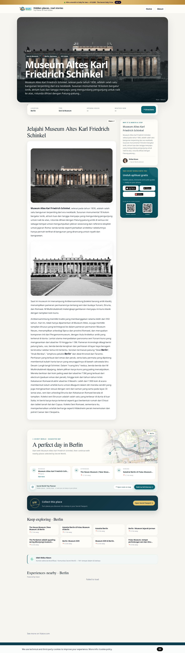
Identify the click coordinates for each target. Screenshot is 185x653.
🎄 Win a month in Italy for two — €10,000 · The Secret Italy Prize (92, 2)
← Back (28, 51)
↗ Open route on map (123, 487)
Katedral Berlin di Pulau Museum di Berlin (141, 472)
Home (149, 9)
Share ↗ (111, 121)
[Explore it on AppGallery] (139, 194)
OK (160, 649)
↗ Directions (148, 109)
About (160, 9)
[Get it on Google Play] (147, 188)
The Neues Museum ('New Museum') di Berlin (100, 472)
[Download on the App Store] (131, 188)
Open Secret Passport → (144, 503)
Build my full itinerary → (144, 487)
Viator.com (45, 633)
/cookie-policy (105, 649)
